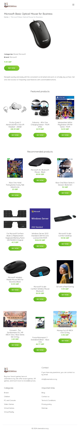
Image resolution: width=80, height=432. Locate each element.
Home (6, 17)
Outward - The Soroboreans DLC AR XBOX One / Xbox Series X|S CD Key (15, 333)
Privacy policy (47, 404)
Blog (43, 393)
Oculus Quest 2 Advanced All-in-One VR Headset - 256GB (15, 124)
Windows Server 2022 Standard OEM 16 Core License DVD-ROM (40, 235)
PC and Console (10, 400)
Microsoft (22, 54)
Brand (16, 54)
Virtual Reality (9, 412)
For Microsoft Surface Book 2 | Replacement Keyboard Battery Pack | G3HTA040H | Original (15, 236)
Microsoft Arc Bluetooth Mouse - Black (40, 171)
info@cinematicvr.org (49, 379)
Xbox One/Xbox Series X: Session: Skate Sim (65, 184)
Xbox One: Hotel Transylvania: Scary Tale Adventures (15, 185)
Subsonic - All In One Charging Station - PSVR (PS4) (40, 124)
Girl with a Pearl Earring (65, 287)
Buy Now (11, 68)
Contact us (45, 397)
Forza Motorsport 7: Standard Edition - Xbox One (40, 339)
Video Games (9, 404)
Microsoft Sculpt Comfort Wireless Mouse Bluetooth (40, 289)
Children (7, 397)
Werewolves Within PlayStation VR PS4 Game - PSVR (65, 124)
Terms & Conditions (49, 400)
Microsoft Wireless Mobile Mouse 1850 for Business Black (15, 279)
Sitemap (45, 408)
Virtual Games (9, 408)
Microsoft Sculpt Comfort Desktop (65, 234)
